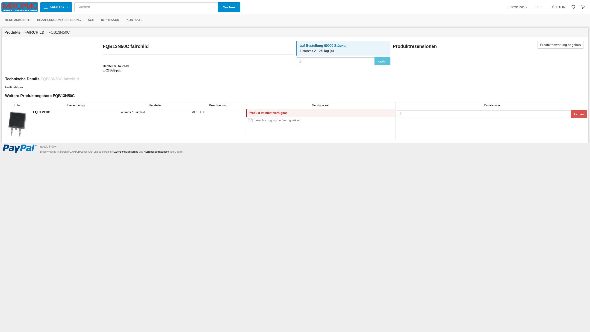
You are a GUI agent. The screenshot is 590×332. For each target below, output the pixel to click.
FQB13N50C (41, 112)
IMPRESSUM (110, 20)
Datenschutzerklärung (125, 151)
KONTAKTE (135, 20)
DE (537, 7)
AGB (91, 20)
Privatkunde (516, 7)
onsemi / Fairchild (133, 112)
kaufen (382, 61)
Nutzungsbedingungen (156, 151)
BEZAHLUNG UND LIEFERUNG (59, 20)
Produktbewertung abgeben (560, 45)
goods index (48, 146)
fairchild (123, 66)
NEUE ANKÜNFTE (17, 20)
